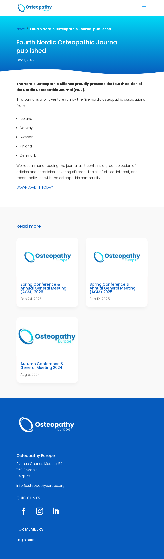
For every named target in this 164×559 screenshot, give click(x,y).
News (21, 29)
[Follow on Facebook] (23, 511)
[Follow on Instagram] (39, 511)
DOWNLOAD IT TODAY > (35, 187)
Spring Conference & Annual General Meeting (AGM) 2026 (43, 288)
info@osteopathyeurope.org (40, 485)
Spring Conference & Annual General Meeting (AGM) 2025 (113, 288)
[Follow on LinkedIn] (55, 511)
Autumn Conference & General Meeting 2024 (42, 365)
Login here (25, 539)
